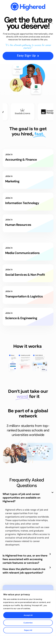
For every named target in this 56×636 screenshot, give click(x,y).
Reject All (28, 630)
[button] (28, 499)
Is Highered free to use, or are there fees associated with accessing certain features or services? (25, 559)
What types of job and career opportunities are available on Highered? (21, 497)
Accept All (28, 615)
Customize (28, 623)
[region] (28, 613)
